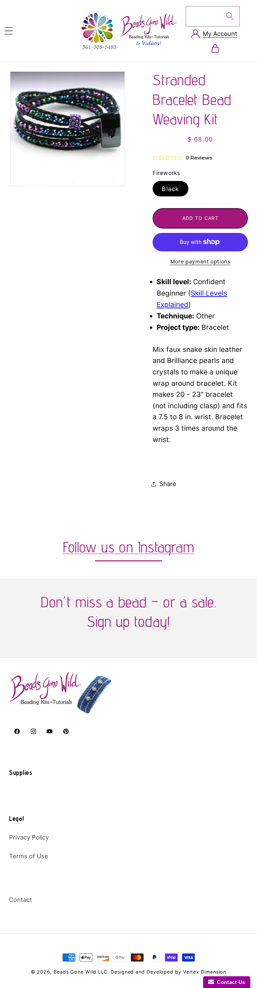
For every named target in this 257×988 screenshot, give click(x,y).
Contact (20, 899)
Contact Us (229, 982)
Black (170, 188)
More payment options (200, 261)
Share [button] (167, 483)
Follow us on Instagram (128, 547)
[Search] (229, 15)
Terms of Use (28, 856)
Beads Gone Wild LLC (80, 972)
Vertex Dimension (205, 972)
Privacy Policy (29, 837)
